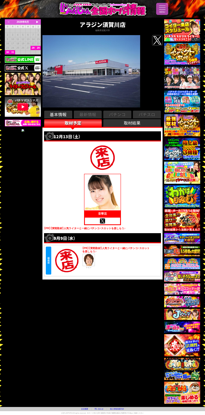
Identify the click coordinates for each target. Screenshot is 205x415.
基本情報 (58, 114)
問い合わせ (99, 409)
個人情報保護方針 (117, 409)
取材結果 (132, 123)
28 (33, 48)
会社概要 (84, 409)
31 (12, 52)
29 (38, 48)
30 (7, 52)
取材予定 (73, 123)
